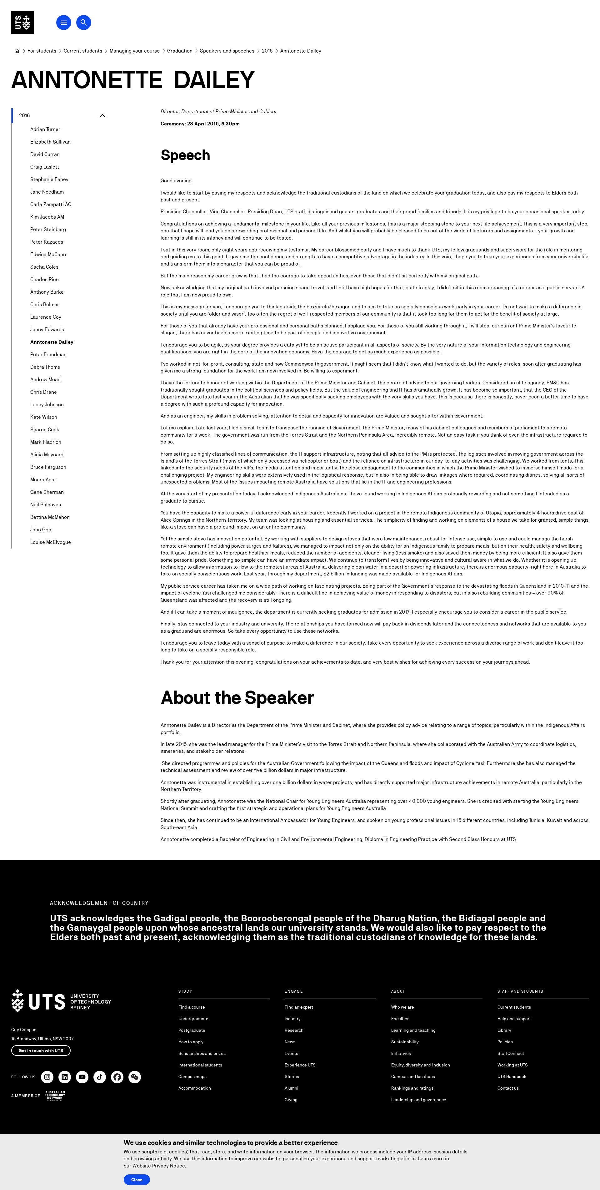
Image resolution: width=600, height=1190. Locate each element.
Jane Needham (47, 192)
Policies (505, 1041)
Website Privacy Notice (158, 1166)
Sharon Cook (44, 430)
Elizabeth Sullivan (50, 142)
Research (294, 1030)
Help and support (514, 1018)
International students (200, 1064)
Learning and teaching (413, 1030)
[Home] (17, 51)
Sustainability (405, 1041)
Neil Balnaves (45, 505)
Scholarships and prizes (202, 1053)
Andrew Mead (45, 379)
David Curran (45, 154)
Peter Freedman (48, 354)
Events (291, 1053)
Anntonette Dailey (51, 342)
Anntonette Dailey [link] (300, 51)
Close (136, 1179)
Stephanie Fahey (49, 179)
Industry (293, 1018)
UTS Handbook (512, 1076)
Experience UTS (300, 1064)
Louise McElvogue (50, 542)
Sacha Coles (44, 267)
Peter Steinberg (48, 229)
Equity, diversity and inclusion (420, 1064)
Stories (292, 1076)
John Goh (40, 530)
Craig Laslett (44, 167)
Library (504, 1030)
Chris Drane (43, 392)
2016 (24, 116)
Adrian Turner (45, 129)
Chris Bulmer (44, 304)
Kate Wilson (43, 417)
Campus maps (192, 1076)
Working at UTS (513, 1064)
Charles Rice (44, 279)
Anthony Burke (47, 292)
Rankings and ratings (412, 1088)
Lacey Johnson (47, 405)
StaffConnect (511, 1053)
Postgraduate (191, 1030)
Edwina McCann (48, 254)
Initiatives (401, 1053)
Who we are (402, 1007)
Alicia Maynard (46, 455)
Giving (291, 1099)
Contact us (508, 1088)
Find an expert (299, 1007)
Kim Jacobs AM (47, 217)
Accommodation (194, 1088)
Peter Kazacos (46, 242)
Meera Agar (43, 480)
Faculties (400, 1018)
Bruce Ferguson (48, 467)
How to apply (190, 1041)
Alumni (291, 1088)
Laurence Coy (45, 317)
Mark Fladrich (45, 442)
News (290, 1041)
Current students (514, 1007)
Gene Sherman (47, 492)
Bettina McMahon (50, 517)
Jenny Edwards (47, 329)
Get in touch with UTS (41, 1050)
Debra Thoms (45, 367)
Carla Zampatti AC (50, 204)
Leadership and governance (418, 1099)
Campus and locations (413, 1076)
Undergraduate (193, 1018)
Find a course (191, 1007)
